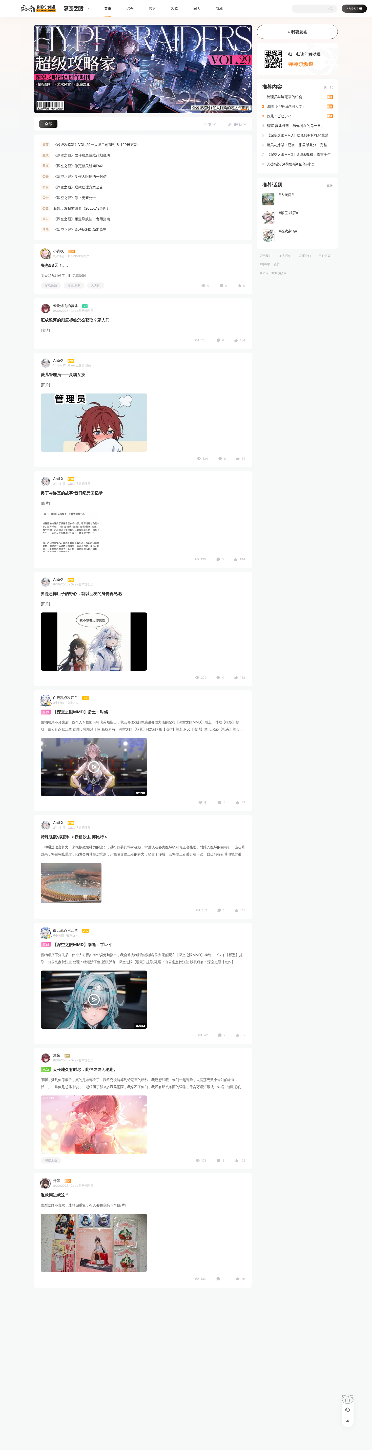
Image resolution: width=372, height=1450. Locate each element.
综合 (130, 8)
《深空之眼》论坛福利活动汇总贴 (80, 229)
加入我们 (285, 256)
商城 (219, 8)
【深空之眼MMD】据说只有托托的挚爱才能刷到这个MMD (299, 135)
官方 (152, 8)
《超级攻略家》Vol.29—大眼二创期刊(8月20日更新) (96, 144)
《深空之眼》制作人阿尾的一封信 (80, 176)
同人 (196, 8)
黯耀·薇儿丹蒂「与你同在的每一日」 (295, 125)
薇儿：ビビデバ (279, 116)
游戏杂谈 (51, 285)
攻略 (174, 8)
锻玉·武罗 (74, 285)
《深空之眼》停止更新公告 (74, 197)
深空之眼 (51, 1160)
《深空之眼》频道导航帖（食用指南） (83, 219)
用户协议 (325, 256)
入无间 (95, 285)
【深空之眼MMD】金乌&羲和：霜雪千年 (299, 154)
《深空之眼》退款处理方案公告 (78, 187)
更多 (330, 185)
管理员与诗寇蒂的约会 (284, 97)
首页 (107, 8)
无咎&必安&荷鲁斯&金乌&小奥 (291, 164)
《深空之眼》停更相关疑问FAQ (78, 166)
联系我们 (305, 256)
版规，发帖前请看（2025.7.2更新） (81, 208)
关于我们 (265, 256)
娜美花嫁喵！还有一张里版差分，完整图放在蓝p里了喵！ (299, 145)
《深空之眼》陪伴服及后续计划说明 (81, 155)
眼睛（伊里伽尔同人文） (286, 106)
